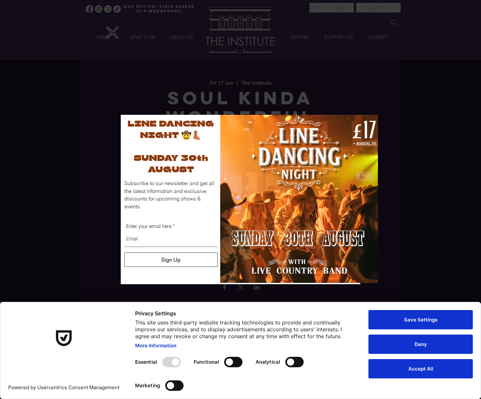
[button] (112, 32)
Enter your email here (148, 226)
